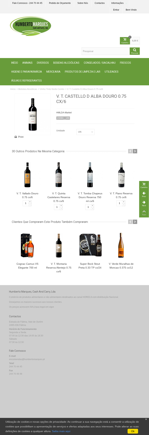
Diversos (43, 62)
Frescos (125, 62)
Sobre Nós (82, 3)
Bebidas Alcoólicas (66, 62)
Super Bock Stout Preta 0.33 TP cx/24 (89, 265)
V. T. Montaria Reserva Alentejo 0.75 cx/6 (58, 267)
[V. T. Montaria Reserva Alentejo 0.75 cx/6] (59, 245)
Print (20, 136)
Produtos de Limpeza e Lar (82, 71)
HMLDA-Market (64, 112)
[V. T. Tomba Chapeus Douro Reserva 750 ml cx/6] (90, 174)
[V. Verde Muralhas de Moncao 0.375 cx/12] (121, 245)
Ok (132, 431)
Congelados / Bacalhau (100, 62)
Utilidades (111, 71)
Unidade (60, 130)
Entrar (116, 10)
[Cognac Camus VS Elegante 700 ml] (27, 245)
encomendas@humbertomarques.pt (27, 359)
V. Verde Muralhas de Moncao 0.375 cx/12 (121, 265)
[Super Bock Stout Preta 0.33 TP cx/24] (90, 245)
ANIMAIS (27, 62)
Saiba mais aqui (61, 431)
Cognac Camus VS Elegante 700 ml (27, 265)
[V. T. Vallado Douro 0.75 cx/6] (27, 174)
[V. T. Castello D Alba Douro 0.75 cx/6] (33, 114)
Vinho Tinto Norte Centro (52, 89)
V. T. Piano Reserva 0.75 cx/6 (121, 195)
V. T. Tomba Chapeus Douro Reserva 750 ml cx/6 (90, 197)
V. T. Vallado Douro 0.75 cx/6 (27, 195)
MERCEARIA (53, 71)
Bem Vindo (131, 10)
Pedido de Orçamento (60, 3)
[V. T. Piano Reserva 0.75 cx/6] (121, 174)
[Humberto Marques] (30, 25)
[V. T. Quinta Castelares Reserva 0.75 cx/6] (59, 174)
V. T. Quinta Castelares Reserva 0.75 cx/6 (58, 197)
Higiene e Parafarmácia (26, 71)
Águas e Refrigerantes (26, 80)
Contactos (100, 3)
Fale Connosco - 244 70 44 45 (27, 3)
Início (14, 62)
